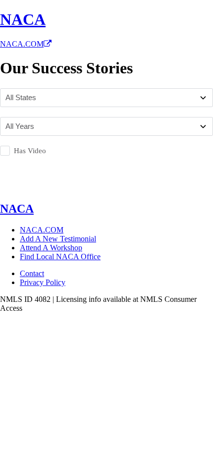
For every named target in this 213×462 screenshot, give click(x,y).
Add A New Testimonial (58, 238)
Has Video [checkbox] (30, 151)
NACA (23, 19)
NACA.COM (22, 44)
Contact (32, 273)
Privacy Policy (42, 282)
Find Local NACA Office (60, 256)
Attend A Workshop (51, 247)
